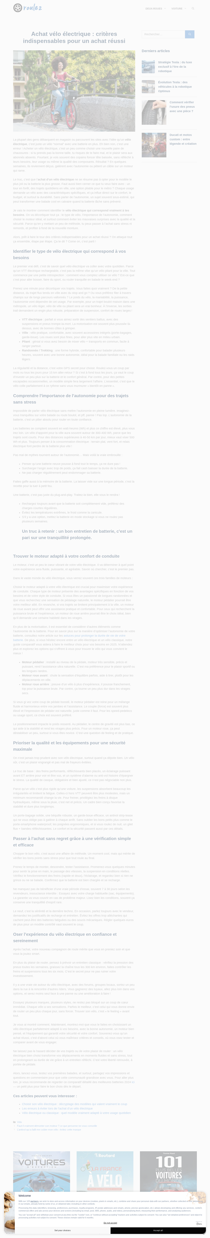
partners (35, 1201)
